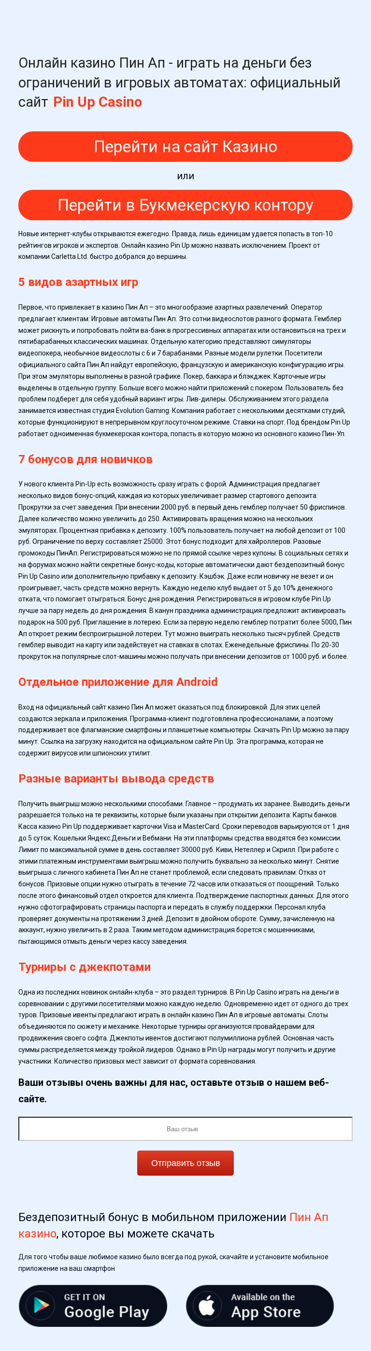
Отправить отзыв (185, 1163)
